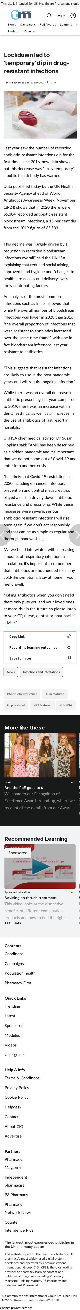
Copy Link (17, 636)
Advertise (13, 1136)
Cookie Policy (16, 1097)
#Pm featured (55, 694)
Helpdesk (13, 1106)
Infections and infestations (41, 672)
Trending (12, 1006)
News (11, 672)
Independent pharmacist (16, 1181)
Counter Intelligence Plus (19, 1226)
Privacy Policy (17, 1087)
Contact (11, 1116)
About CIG (14, 1126)
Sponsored (14, 1025)
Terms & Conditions (22, 1077)
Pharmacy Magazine (13, 1163)
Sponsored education (17, 892)
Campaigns (14, 963)
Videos (11, 1044)
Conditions (14, 953)
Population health (20, 973)
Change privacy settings (16, 1308)
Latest (10, 1015)
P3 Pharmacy (16, 1194)
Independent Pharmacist (21, 1285)
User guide (14, 1054)
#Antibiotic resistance (22, 694)
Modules (12, 1035)
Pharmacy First (18, 982)
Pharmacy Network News (18, 1208)
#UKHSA (66, 705)
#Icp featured (16, 705)
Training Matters (30, 1280)
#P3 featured (42, 705)
